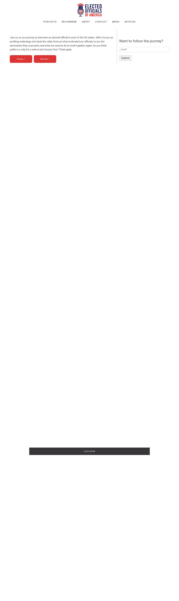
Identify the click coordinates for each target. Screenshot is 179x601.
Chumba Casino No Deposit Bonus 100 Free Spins (27, 75)
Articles (130, 22)
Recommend (69, 22)
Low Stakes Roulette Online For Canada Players (27, 35)
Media (115, 22)
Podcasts (50, 22)
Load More (89, 451)
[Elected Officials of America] (89, 9)
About (86, 22)
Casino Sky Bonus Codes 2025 (17, 47)
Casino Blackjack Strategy (14, 83)
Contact (101, 22)
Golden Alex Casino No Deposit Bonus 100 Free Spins (29, 91)
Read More (24, 318)
